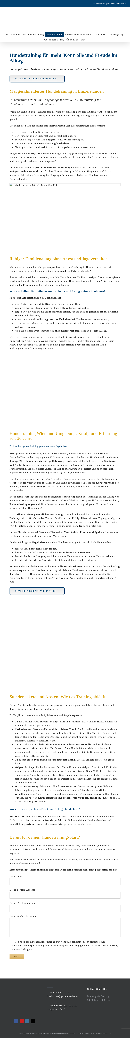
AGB (93, 1033)
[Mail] (33, 1021)
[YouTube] (22, 1021)
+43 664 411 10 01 (60, 992)
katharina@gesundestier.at (116, 4)
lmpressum (73, 1033)
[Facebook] (16, 1021)
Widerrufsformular (103, 1033)
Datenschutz (84, 1033)
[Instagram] (27, 1021)
